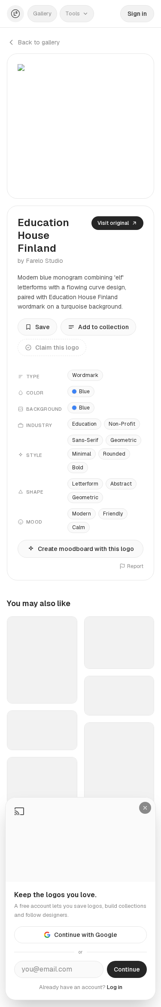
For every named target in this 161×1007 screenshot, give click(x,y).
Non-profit (122, 424)
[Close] (145, 808)
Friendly (113, 513)
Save (42, 327)
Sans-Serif (85, 440)
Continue (127, 969)
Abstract (121, 483)
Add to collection (103, 327)
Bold (77, 467)
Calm (78, 527)
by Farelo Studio (40, 261)
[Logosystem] (15, 13)
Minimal (81, 453)
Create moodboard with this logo (86, 549)
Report (135, 566)
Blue (84, 391)
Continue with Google (85, 935)
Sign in (137, 14)
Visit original (113, 223)
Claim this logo (57, 347)
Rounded (114, 453)
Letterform (85, 483)
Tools (72, 13)
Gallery (42, 13)
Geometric (123, 440)
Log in (114, 987)
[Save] (65, 693)
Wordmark (85, 375)
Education (84, 424)
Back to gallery (39, 42)
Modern (81, 513)
